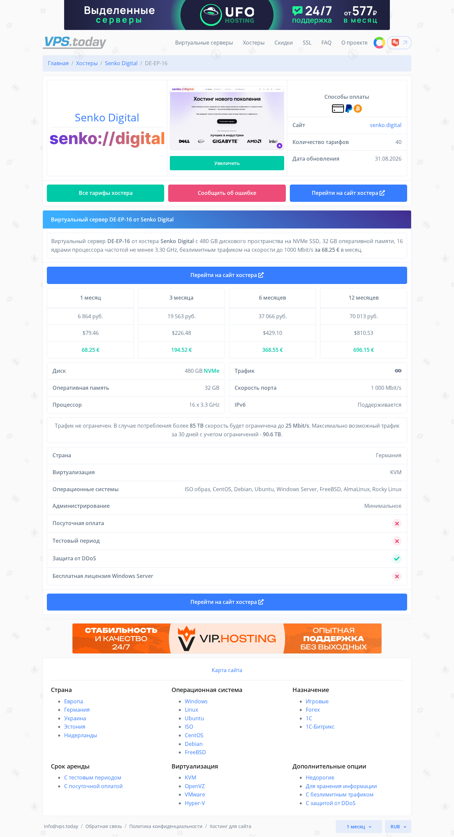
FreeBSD (195, 752)
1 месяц (356, 826)
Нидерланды (80, 735)
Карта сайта (227, 670)
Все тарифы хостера (106, 193)
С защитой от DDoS (331, 803)
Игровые (317, 701)
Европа (73, 701)
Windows (196, 701)
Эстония (74, 726)
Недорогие (320, 777)
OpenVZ (195, 786)
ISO (189, 726)
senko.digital (385, 125)
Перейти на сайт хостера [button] (346, 193)
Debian (194, 744)
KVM (190, 777)
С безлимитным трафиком (340, 794)
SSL (307, 42)
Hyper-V (195, 803)
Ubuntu (194, 718)
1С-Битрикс (320, 726)
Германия (77, 709)
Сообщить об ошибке (227, 193)
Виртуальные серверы (204, 42)
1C (309, 718)
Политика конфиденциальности (165, 826)
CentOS (194, 735)
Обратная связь (103, 826)
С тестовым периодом (92, 777)
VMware (195, 794)
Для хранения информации (341, 786)
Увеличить (227, 163)
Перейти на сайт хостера (224, 275)
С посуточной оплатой (93, 786)
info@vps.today (61, 826)
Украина (75, 718)
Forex (313, 709)
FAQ (326, 42)
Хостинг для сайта (230, 826)
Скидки (284, 42)
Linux (191, 709)
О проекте (354, 42)
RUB (396, 826)
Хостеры (254, 42)
